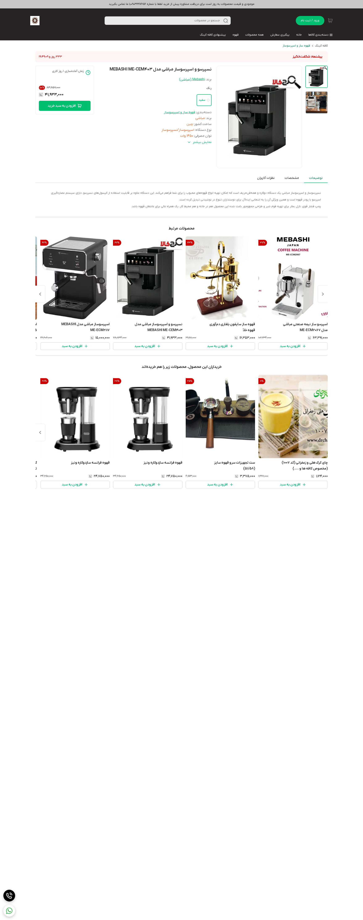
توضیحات (316, 178)
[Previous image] (222, 116)
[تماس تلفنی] (9, 895)
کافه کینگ (321, 46)
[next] (40, 294)
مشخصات (292, 178)
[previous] (323, 294)
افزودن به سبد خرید (62, 106)
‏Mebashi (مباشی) (192, 79)
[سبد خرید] (330, 20)
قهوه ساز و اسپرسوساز (296, 46)
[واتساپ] (9, 911)
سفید (202, 100)
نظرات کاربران (266, 178)
